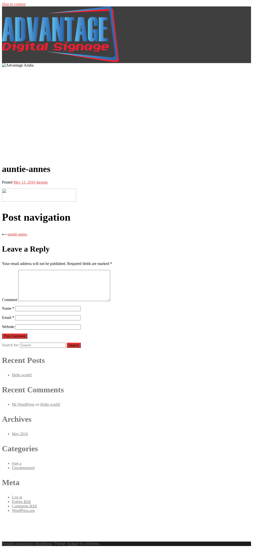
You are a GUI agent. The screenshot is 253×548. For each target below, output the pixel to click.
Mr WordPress (23, 404)
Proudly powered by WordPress (27, 544)
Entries (21, 502)
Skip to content (13, 4)
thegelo (42, 182)
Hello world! (22, 375)
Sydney (73, 544)
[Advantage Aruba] (60, 61)
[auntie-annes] (39, 200)
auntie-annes (17, 234)
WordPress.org (23, 510)
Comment (9, 300)
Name (8, 308)
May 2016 (20, 434)
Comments (24, 506)
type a (16, 463)
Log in (17, 497)
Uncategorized (23, 468)
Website (8, 327)
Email (8, 317)
